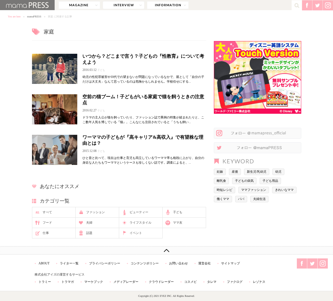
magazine (79, 5)
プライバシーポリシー (104, 263)
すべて (47, 212)
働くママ (223, 199)
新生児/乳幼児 (256, 171)
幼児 (278, 171)
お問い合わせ (178, 263)
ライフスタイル (140, 222)
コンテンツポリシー (145, 263)
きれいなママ (284, 190)
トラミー (45, 282)
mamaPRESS (34, 16)
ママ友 (177, 222)
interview (123, 5)
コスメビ (190, 282)
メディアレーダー (125, 282)
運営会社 (204, 263)
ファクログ (234, 282)
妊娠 (220, 171)
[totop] (166, 250)
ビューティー (139, 212)
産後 (235, 171)
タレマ (211, 282)
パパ (241, 199)
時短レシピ (224, 190)
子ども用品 (270, 181)
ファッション (95, 212)
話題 (89, 233)
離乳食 (221, 181)
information (168, 5)
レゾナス (259, 282)
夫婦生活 (259, 199)
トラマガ (67, 282)
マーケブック (93, 282)
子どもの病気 (244, 181)
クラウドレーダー (161, 282)
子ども (177, 212)
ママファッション (253, 190)
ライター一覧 (69, 263)
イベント (136, 233)
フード (47, 222)
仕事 (46, 233)
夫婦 (89, 222)
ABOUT (44, 263)
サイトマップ (230, 263)
